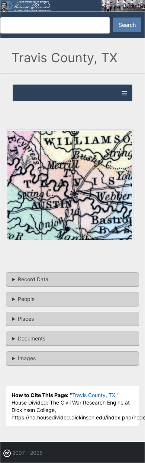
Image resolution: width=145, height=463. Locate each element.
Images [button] (27, 358)
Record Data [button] (33, 279)
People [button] (26, 299)
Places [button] (26, 318)
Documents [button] (31, 338)
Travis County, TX (93, 395)
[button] (69, 239)
